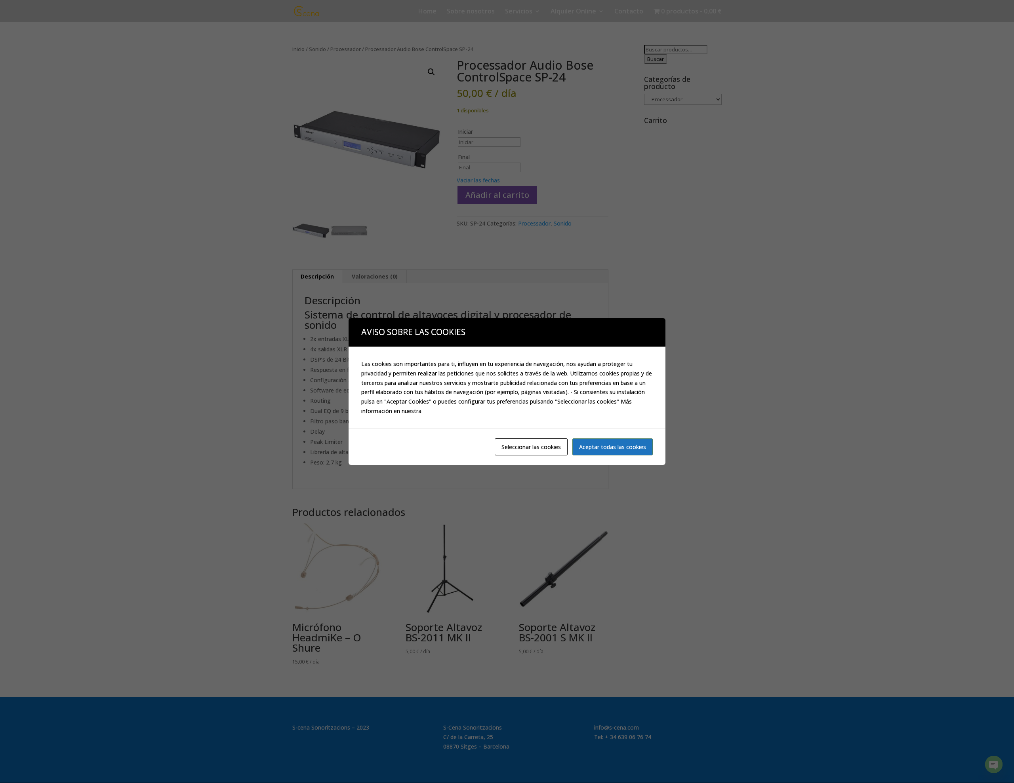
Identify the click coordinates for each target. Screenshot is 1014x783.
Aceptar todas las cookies (612, 447)
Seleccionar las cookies (531, 447)
